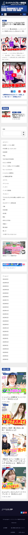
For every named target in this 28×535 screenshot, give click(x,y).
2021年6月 (5, 356)
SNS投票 (5, 152)
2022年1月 (5, 338)
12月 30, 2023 (6, 465)
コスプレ (5, 180)
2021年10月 (6, 349)
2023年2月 (6, 317)
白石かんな (4, 10)
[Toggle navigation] (5, 14)
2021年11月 (5, 345)
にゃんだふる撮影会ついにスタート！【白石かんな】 (14, 398)
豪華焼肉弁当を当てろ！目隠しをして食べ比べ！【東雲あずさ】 (13, 96)
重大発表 (5, 227)
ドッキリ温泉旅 (7, 190)
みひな (14, 10)
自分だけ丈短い (7, 220)
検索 (4, 129)
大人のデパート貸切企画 (9, 203)
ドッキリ (19, 10)
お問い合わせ (22, 532)
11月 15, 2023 (17, 119)
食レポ (19, 112)
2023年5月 (6, 307)
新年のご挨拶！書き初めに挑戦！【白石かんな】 (13, 429)
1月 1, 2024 (6, 432)
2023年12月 (6, 283)
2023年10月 (6, 290)
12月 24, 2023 (6, 496)
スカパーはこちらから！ (9, 268)
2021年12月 (6, 342)
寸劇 (4, 206)
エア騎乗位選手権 (7, 176)
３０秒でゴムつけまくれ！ (10, 234)
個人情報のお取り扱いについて (18, 528)
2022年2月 (6, 335)
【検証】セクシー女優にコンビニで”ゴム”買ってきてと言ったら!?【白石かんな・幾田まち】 (14, 461)
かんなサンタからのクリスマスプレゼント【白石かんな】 (14, 493)
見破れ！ (4, 20)
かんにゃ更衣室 (7, 162)
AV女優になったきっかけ (9, 148)
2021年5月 (5, 359)
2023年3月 (6, 314)
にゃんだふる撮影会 (8, 173)
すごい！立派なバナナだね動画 (11, 166)
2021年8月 (5, 352)
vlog (4, 155)
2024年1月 (5, 279)
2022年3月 (6, 331)
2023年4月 (6, 310)
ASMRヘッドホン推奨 (8, 145)
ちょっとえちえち (7, 169)
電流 (23, 31)
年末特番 (5, 210)
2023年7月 (6, 300)
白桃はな (21, 8)
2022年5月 (6, 324)
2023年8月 (6, 297)
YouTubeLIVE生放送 (8, 159)
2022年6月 (6, 321)
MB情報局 (4, 8)
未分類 (4, 213)
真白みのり (9, 10)
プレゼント (6, 194)
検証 (4, 217)
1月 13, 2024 (6, 402)
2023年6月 (6, 303)
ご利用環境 (12, 532)
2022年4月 (6, 328)
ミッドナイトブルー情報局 (12, 8)
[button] (21, 14)
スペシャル (6, 183)
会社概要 (5, 528)
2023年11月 (6, 286)
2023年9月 (6, 293)
